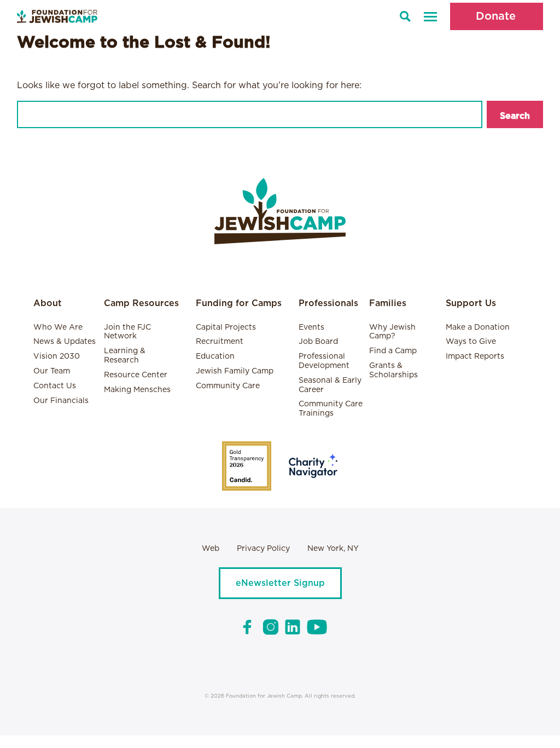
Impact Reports (475, 356)
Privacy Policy (263, 549)
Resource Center (135, 375)
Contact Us (54, 386)
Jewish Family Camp (234, 371)
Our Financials (61, 401)
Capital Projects (226, 327)
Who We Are (58, 327)
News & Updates (64, 342)
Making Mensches (137, 390)
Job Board (318, 342)
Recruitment (219, 342)
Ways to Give (471, 342)
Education (215, 356)
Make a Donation (478, 327)
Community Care (228, 386)
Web (210, 549)
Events (311, 327)
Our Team (51, 371)
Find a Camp (393, 351)
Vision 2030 (56, 356)
